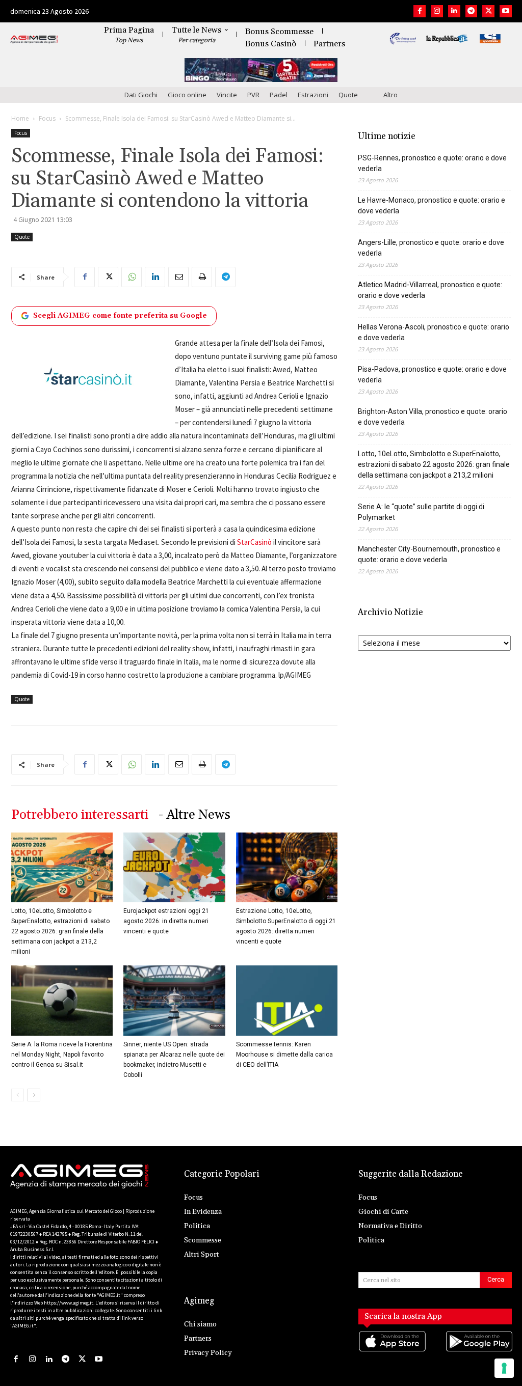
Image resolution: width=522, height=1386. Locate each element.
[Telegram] (471, 11)
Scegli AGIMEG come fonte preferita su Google (120, 315)
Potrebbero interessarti (79, 815)
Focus (47, 118)
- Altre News (194, 815)
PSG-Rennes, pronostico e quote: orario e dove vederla (432, 163)
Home (20, 118)
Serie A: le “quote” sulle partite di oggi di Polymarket (421, 512)
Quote (348, 94)
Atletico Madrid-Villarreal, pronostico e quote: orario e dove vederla (430, 290)
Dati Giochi (141, 94)
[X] (488, 11)
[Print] (202, 277)
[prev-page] (17, 1095)
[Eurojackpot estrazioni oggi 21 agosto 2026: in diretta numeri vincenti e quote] (174, 867)
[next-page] (34, 1095)
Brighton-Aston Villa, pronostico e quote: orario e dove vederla (432, 416)
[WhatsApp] (131, 277)
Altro (390, 94)
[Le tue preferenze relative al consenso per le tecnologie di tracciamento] (504, 1368)
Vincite (227, 94)
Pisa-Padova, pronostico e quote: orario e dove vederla (432, 374)
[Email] (178, 277)
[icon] (391, 1351)
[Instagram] (437, 11)
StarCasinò (254, 542)
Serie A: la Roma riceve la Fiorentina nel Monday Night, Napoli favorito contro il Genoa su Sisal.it (62, 1054)
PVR (253, 94)
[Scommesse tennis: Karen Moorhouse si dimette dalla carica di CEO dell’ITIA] (286, 1000)
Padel (279, 94)
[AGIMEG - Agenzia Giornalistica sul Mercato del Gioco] (34, 40)
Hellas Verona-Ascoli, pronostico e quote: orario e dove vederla (433, 332)
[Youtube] (506, 11)
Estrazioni (313, 94)
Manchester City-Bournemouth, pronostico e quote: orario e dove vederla (429, 554)
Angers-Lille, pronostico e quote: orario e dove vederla (431, 247)
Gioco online (187, 94)
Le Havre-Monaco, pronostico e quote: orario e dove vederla (431, 205)
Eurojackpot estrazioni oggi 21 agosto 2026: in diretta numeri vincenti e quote (166, 921)
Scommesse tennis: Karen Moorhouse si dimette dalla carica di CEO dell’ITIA (284, 1054)
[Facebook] (419, 11)
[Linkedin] (454, 11)
